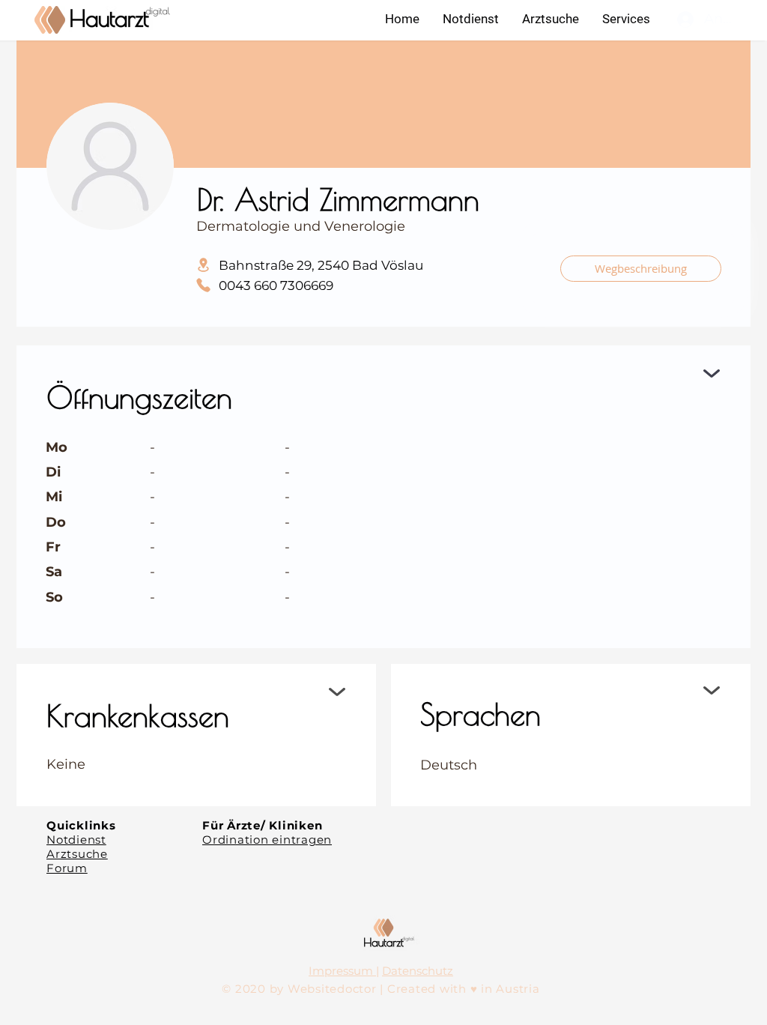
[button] (625, 18)
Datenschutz (417, 971)
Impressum (342, 971)
